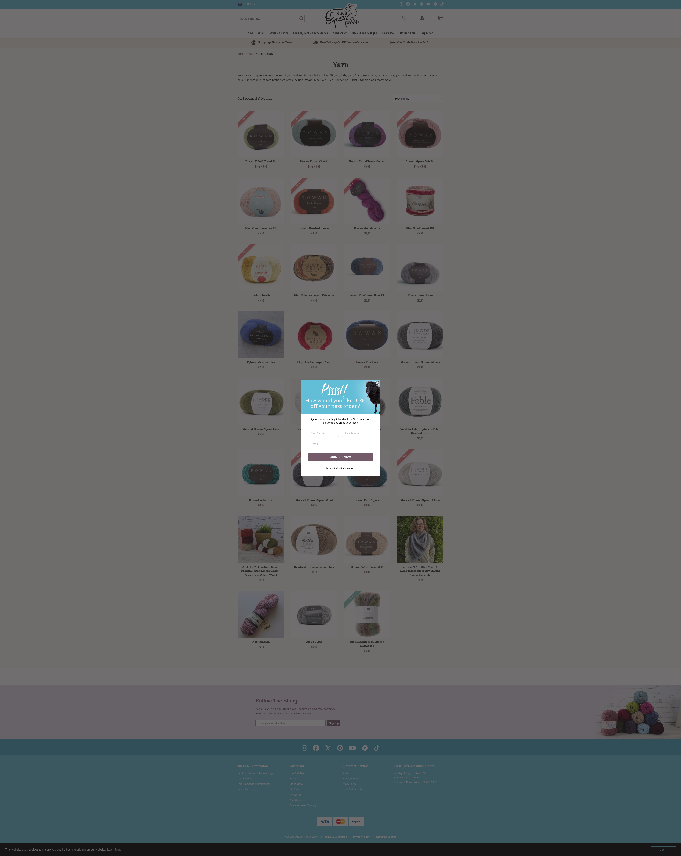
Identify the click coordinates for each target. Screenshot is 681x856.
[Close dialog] (377, 383)
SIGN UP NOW (340, 457)
